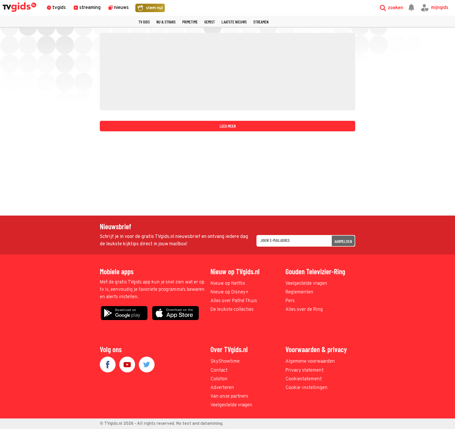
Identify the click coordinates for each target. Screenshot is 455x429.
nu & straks (166, 21)
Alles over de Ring (304, 310)
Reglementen (299, 292)
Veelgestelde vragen (306, 284)
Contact (219, 370)
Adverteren (222, 388)
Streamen (261, 21)
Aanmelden (343, 241)
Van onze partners (229, 396)
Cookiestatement (303, 379)
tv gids (144, 21)
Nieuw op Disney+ (229, 292)
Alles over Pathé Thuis (233, 301)
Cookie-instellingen (306, 388)
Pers (290, 301)
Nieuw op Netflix (227, 284)
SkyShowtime (225, 361)
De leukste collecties (232, 310)
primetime (190, 21)
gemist (209, 21)
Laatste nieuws (234, 21)
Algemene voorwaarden (310, 361)
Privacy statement (304, 370)
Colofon (219, 379)
